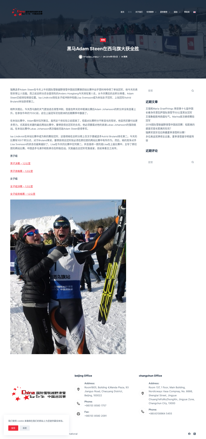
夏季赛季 (163, 12)
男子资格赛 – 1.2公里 (21, 171)
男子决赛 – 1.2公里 (20, 163)
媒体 (175, 12)
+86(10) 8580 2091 (95, 415)
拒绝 (25, 428)
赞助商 (187, 12)
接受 (13, 428)
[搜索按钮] (193, 91)
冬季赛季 (150, 12)
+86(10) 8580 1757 (95, 405)
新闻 (130, 12)
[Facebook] (189, 434)
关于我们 (139, 12)
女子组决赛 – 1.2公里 (21, 186)
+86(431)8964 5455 (160, 413)
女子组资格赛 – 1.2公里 (22, 193)
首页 (122, 12)
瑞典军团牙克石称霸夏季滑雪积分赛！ (166, 132)
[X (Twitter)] (194, 434)
